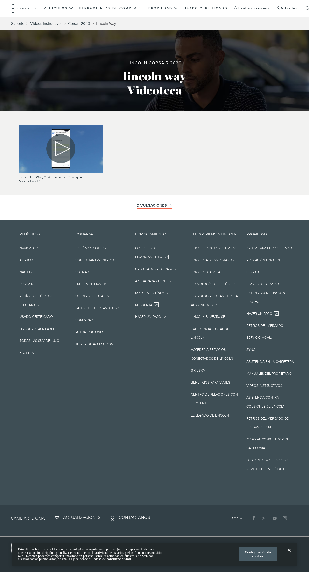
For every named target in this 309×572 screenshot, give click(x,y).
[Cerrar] (289, 554)
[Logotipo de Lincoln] (24, 8)
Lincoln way (106, 24)
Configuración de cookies (258, 554)
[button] (58, 8)
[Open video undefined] (61, 149)
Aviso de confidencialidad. (113, 559)
